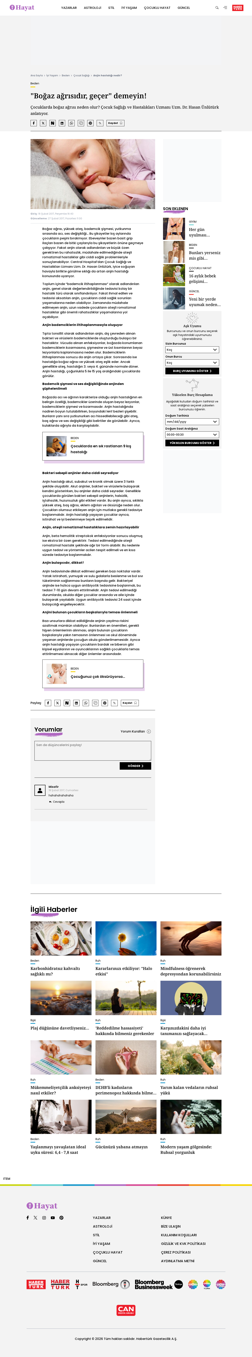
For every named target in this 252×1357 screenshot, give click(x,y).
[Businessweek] (159, 1284)
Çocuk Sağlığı (81, 75)
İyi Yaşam (52, 75)
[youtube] (53, 1218)
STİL (96, 1234)
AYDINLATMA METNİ (177, 1260)
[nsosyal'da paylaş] (52, 123)
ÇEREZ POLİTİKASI (176, 1252)
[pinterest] (61, 1218)
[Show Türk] (207, 1284)
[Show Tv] (193, 1284)
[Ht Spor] (81, 1284)
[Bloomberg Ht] (111, 1284)
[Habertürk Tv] (60, 1284)
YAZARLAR (102, 1217)
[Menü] (225, 8)
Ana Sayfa (37, 75)
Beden (66, 75)
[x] (35, 1218)
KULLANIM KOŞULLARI (179, 1234)
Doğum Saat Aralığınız (181, 429)
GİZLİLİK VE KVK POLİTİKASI (183, 1243)
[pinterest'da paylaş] (90, 123)
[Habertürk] (36, 1284)
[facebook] (28, 1218)
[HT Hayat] (126, 1206)
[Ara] (217, 8)
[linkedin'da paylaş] (62, 123)
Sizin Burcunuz (175, 344)
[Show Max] (220, 1284)
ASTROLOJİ (102, 1226)
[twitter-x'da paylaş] (43, 123)
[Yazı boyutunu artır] (100, 123)
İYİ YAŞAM (101, 1243)
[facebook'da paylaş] (34, 123)
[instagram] (44, 1218)
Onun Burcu (173, 357)
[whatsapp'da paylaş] (71, 123)
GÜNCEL (100, 1260)
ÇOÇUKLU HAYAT (108, 1252)
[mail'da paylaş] (81, 123)
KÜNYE (166, 1217)
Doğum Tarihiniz (177, 416)
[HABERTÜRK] (238, 8)
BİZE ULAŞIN (171, 1226)
